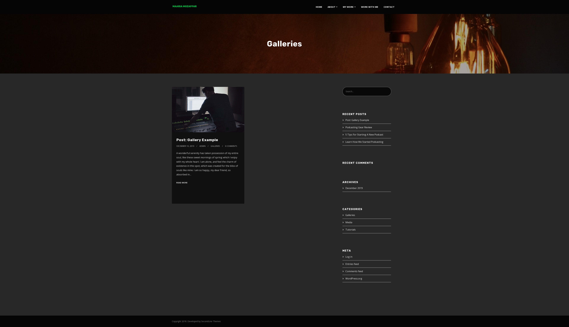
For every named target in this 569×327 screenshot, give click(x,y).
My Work (348, 6)
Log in (348, 256)
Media (348, 222)
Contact (389, 6)
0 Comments (231, 146)
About (331, 6)
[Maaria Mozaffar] (184, 6)
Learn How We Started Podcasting (364, 141)
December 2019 (354, 188)
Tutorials (350, 229)
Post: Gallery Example (197, 140)
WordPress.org (353, 278)
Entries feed (352, 264)
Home (319, 6)
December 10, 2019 (185, 146)
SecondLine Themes (211, 321)
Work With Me (369, 6)
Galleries (215, 146)
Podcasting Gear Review (358, 127)
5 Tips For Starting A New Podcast (364, 134)
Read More (182, 182)
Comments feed (354, 271)
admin (202, 146)
